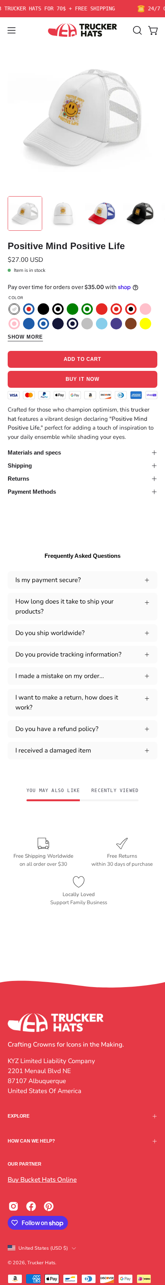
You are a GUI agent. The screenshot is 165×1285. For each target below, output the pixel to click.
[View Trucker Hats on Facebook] (31, 1206)
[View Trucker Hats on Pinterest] (48, 1206)
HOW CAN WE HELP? (31, 1141)
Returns (18, 478)
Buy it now (82, 379)
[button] (136, 30)
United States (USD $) (43, 1248)
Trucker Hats (41, 1262)
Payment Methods (32, 491)
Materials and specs (34, 452)
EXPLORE (19, 1116)
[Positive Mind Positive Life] (25, 213)
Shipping (20, 465)
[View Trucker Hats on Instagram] (13, 1206)
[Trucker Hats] (82, 30)
